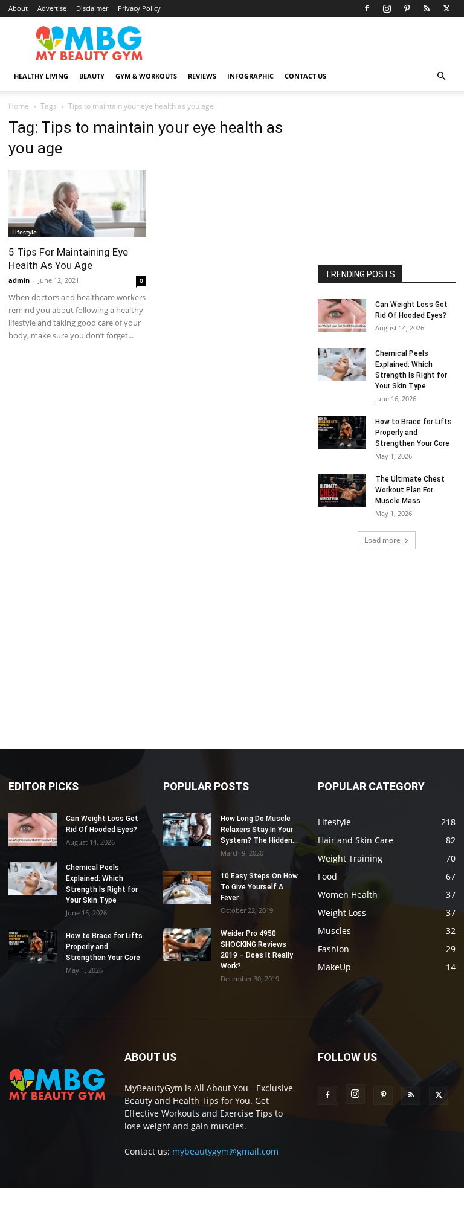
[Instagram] (387, 8)
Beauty (92, 75)
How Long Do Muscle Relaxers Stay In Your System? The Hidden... (259, 829)
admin (19, 280)
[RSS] (426, 8)
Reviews (202, 75)
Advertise (51, 8)
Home (18, 106)
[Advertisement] (391, 178)
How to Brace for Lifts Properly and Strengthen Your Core (413, 432)
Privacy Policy (139, 8)
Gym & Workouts (146, 75)
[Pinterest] (407, 8)
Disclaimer (92, 8)
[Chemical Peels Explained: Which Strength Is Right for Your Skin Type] (342, 364)
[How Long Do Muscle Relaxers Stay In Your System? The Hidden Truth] (187, 829)
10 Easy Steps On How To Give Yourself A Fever (259, 887)
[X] (446, 8)
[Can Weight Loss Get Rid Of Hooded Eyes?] (342, 315)
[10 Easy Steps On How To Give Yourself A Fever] (187, 887)
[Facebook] (367, 8)
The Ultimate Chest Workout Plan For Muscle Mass (410, 490)
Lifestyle (24, 232)
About (18, 8)
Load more (382, 540)
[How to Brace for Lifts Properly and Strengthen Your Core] (342, 433)
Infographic (250, 75)
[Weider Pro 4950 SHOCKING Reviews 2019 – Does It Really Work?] (187, 944)
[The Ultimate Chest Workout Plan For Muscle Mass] (342, 490)
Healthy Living (41, 75)
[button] (441, 76)
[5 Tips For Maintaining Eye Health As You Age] (77, 203)
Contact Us (305, 75)
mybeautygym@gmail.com (225, 1151)
